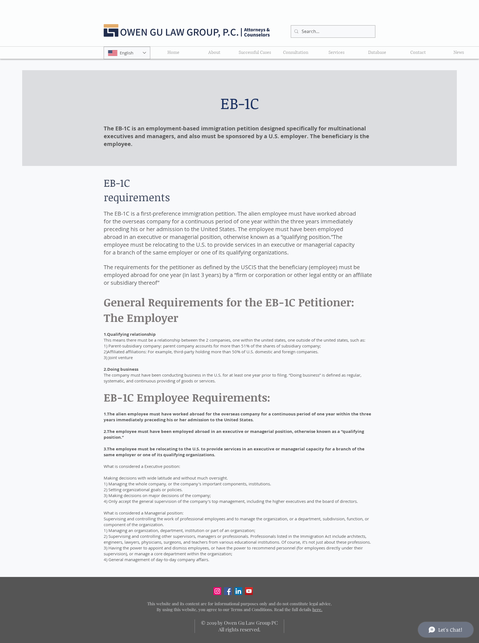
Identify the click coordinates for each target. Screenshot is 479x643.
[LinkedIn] (238, 591)
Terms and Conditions (251, 609)
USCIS (249, 267)
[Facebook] (228, 591)
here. (317, 609)
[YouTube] (249, 591)
